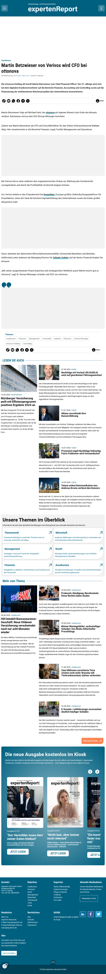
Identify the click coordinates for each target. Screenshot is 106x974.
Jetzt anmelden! (9, 953)
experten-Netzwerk (8, 920)
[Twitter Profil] (98, 914)
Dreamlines (49, 194)
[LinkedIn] (83, 914)
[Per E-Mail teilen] (4, 101)
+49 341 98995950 (11, 893)
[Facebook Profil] (91, 914)
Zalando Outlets (61, 257)
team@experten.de (14, 922)
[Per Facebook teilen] (18, 101)
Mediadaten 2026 (89, 898)
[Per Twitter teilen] (28, 101)
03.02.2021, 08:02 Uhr (21, 76)
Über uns (4, 917)
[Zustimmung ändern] (5, 966)
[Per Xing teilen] (23, 101)
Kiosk (58, 920)
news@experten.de (9, 928)
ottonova (50, 112)
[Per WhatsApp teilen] (13, 101)
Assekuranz (6, 60)
